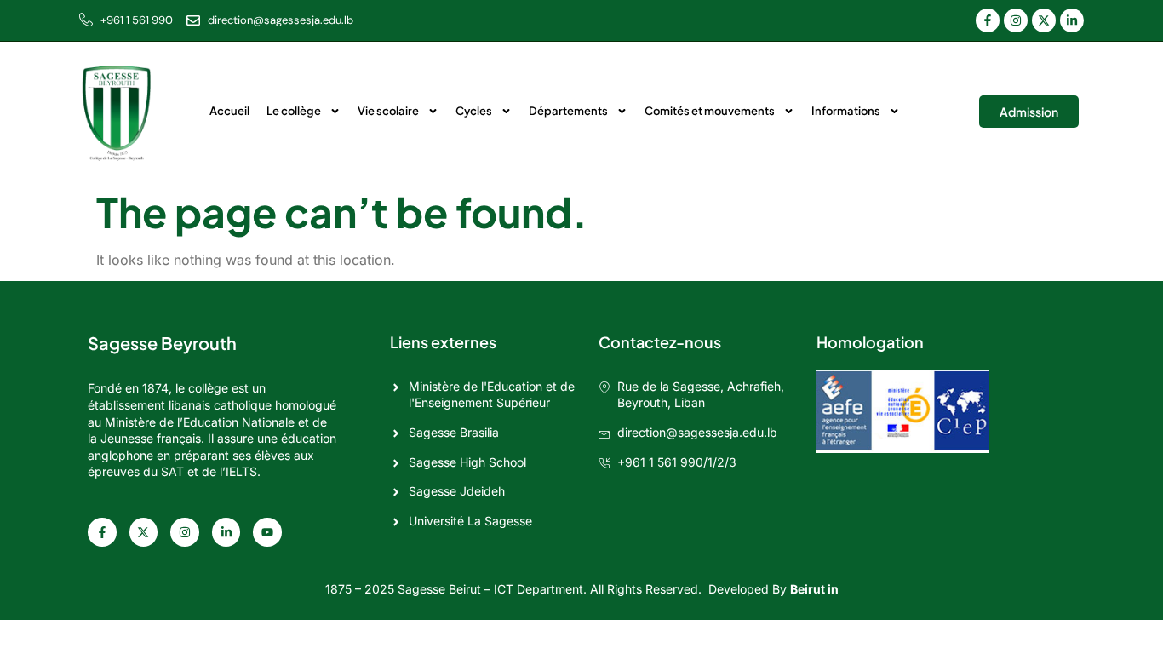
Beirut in (814, 589)
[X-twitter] (1044, 20)
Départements (568, 111)
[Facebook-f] (988, 20)
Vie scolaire (388, 111)
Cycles (473, 111)
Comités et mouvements (710, 111)
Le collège (293, 111)
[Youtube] (267, 532)
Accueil (229, 111)
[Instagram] (1016, 20)
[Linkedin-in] (1072, 20)
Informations (845, 111)
